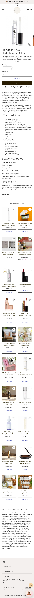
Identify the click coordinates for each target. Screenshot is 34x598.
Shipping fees (5, 74)
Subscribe (28, 587)
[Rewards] (31, 585)
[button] (3, 9)
